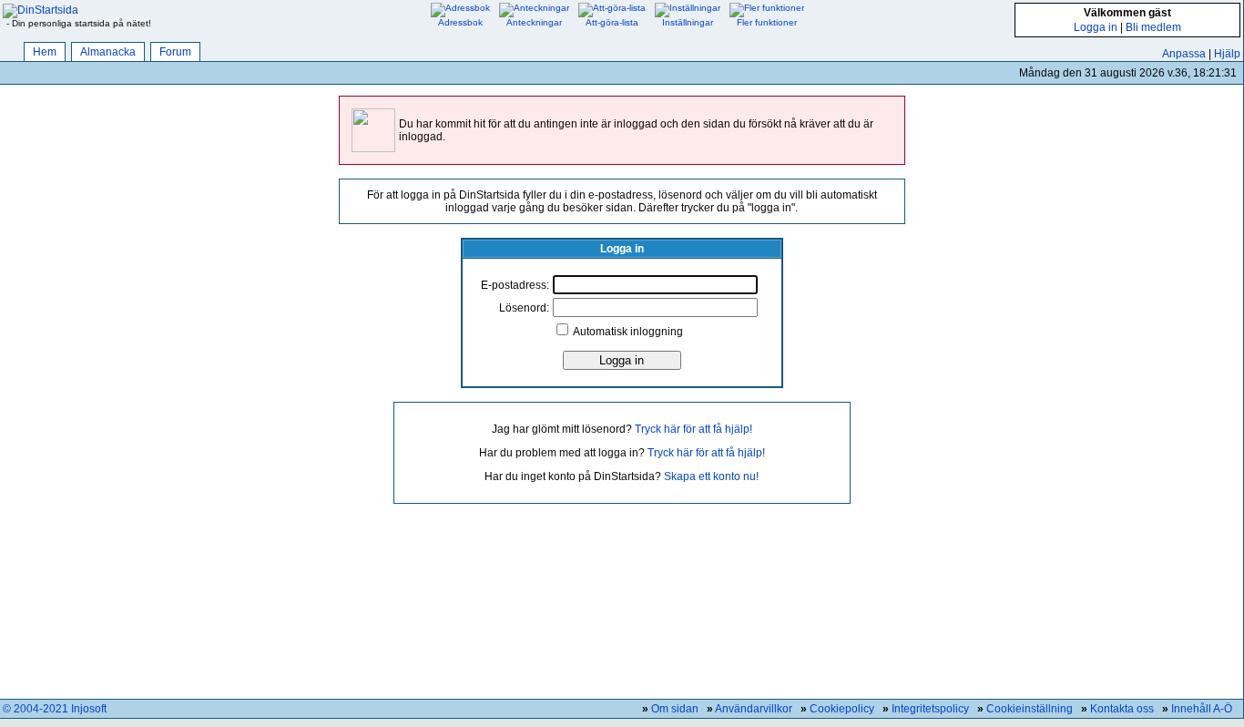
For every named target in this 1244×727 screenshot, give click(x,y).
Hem (44, 52)
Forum (175, 52)
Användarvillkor (753, 708)
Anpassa (1184, 53)
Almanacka (108, 52)
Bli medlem (1153, 27)
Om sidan (674, 708)
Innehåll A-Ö (1201, 708)
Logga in (1095, 27)
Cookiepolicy (842, 708)
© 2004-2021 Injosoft (55, 708)
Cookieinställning (1029, 708)
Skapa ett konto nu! (711, 476)
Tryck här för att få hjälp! (693, 429)
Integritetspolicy (930, 708)
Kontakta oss (1122, 708)
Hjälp (1227, 53)
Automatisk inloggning (628, 331)
